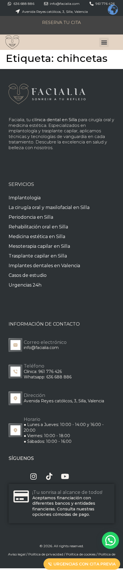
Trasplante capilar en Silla (38, 256)
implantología (23, 130)
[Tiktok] (49, 476)
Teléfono (34, 366)
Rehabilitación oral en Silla (38, 227)
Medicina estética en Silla (37, 236)
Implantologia (25, 197)
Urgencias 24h (25, 285)
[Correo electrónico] (15, 345)
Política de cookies (81, 554)
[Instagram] (33, 476)
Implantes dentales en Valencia (44, 265)
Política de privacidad (45, 554)
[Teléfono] (15, 371)
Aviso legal (16, 554)
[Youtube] (65, 476)
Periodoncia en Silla (31, 217)
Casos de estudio (28, 275)
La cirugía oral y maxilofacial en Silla (49, 207)
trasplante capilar (60, 130)
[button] (104, 42)
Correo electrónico (45, 342)
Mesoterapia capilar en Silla (39, 246)
